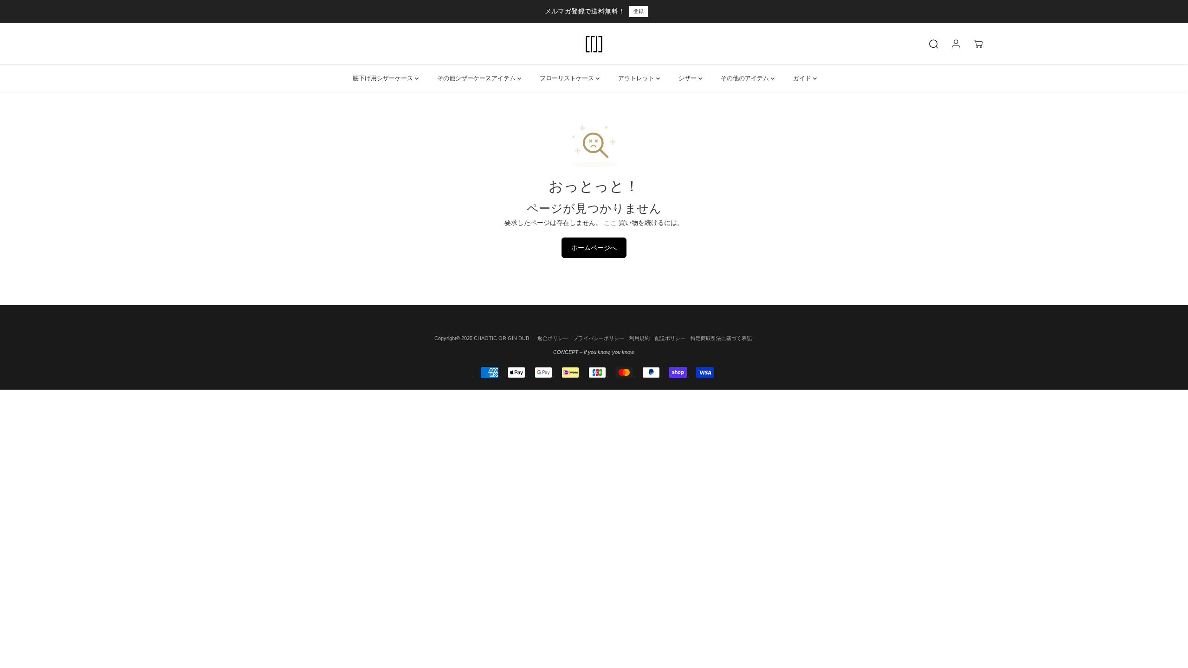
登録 (638, 11)
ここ (610, 222)
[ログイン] (956, 44)
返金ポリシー (552, 338)
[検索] (933, 44)
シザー (688, 78)
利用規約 (639, 338)
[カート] (978, 44)
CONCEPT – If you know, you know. (594, 352)
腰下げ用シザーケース (384, 78)
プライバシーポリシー (598, 338)
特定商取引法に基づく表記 (721, 338)
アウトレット (637, 78)
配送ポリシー (670, 338)
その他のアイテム (746, 78)
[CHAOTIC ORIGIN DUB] (594, 44)
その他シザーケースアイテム (477, 78)
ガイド (803, 78)
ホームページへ (594, 247)
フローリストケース (568, 78)
